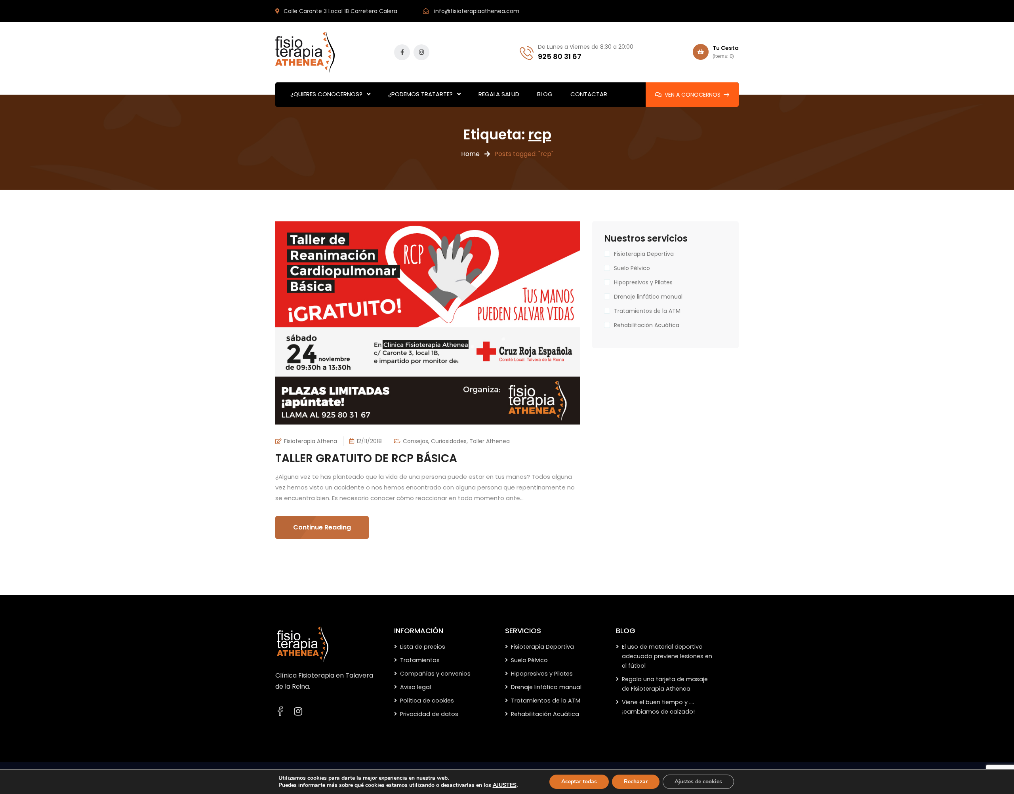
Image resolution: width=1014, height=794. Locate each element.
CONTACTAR (588, 94)
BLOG (545, 94)
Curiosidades (449, 441)
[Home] (302, 643)
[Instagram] (298, 712)
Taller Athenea (489, 441)
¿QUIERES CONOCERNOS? (326, 94)
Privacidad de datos (429, 714)
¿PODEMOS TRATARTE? (420, 94)
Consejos (415, 441)
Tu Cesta (726, 51)
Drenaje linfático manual (648, 297)
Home (470, 153)
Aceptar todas (579, 781)
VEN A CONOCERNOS (692, 95)
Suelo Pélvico (632, 268)
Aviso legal (415, 687)
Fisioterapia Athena (310, 441)
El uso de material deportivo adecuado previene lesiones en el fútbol (667, 656)
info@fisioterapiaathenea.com (476, 11)
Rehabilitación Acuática (646, 325)
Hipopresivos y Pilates (643, 282)
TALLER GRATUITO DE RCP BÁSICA (366, 458)
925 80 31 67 (559, 56)
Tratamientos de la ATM (647, 311)
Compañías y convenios (435, 674)
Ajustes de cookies (698, 781)
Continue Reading (322, 527)
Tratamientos (420, 660)
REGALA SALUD (498, 94)
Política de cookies (427, 701)
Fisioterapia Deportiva (644, 254)
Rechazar (636, 781)
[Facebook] (280, 711)
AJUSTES (505, 785)
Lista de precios (422, 647)
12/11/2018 (369, 441)
